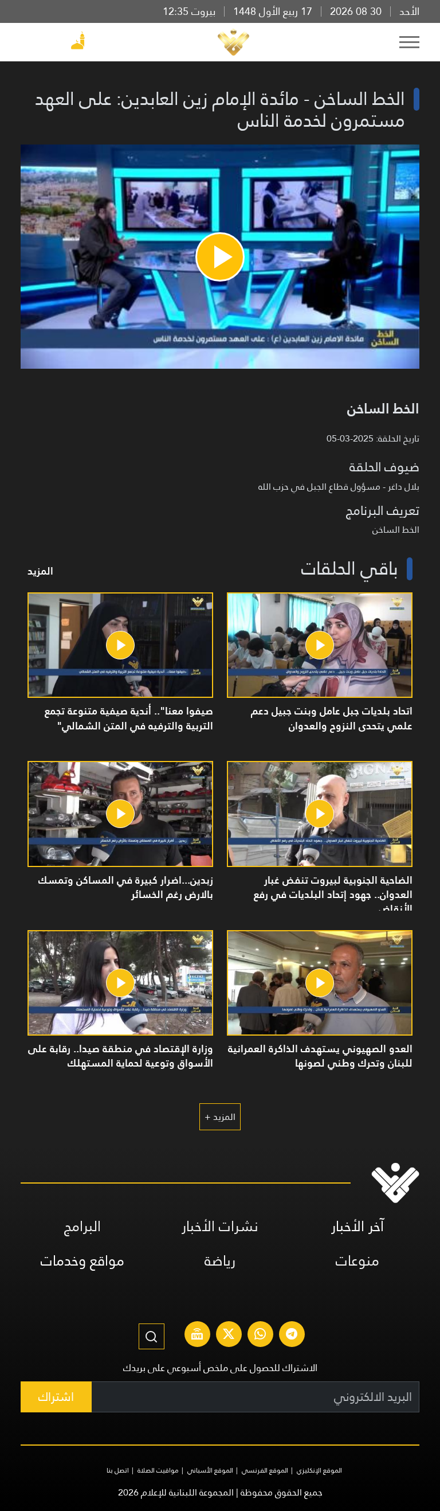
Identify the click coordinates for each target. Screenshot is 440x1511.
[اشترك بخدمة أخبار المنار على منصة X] (228, 1335)
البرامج (82, 1226)
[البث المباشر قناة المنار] (197, 1335)
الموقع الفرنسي (265, 1470)
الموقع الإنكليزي (319, 1470)
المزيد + (220, 1116)
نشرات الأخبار (220, 1226)
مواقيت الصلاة (158, 1470)
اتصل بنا (118, 1470)
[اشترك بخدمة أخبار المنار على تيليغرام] (291, 1335)
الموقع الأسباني (210, 1470)
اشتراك (56, 1396)
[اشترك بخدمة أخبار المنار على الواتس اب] (260, 1335)
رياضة (220, 1260)
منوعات (357, 1260)
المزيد (40, 571)
